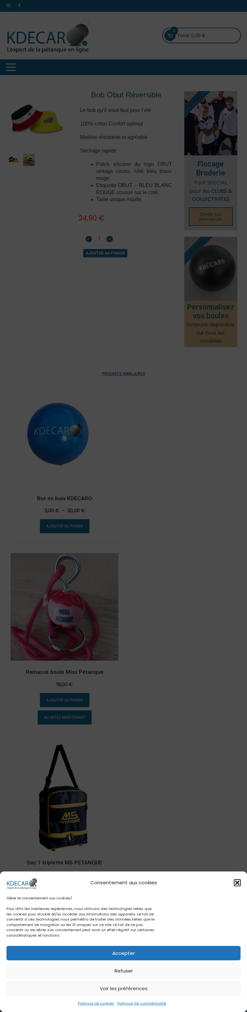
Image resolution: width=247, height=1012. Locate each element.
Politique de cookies (96, 1003)
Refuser (123, 970)
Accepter (123, 953)
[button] (237, 882)
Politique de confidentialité (141, 1003)
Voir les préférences (124, 988)
